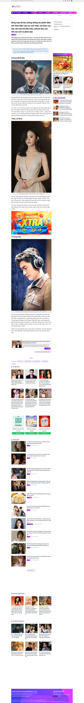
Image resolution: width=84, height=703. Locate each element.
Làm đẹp (40, 12)
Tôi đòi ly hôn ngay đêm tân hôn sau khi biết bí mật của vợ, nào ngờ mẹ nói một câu (39, 557)
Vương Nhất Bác (15, 97)
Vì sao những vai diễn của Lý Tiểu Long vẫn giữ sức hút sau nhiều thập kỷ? (17, 636)
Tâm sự (28, 445)
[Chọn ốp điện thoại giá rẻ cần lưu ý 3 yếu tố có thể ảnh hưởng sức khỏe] (68, 80)
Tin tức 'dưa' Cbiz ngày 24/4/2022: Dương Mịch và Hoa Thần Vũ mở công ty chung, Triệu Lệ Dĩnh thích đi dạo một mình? (30, 51)
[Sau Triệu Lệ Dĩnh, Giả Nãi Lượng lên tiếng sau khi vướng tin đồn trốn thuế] (31, 374)
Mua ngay (18, 433)
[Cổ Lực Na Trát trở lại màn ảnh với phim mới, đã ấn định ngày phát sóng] (45, 646)
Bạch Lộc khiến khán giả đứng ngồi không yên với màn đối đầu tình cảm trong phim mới (31, 636)
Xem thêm (48, 348)
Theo (42, 351)
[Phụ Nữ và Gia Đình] (16, 6)
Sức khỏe (48, 12)
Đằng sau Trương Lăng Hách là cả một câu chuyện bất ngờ (57, 86)
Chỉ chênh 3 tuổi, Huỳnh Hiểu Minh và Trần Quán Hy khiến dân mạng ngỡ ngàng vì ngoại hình (31, 654)
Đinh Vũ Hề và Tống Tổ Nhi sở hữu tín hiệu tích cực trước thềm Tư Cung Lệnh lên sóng (17, 654)
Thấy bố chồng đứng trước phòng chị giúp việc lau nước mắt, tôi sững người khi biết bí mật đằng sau (38, 544)
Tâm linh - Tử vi (30, 524)
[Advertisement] (46, 6)
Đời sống (25, 12)
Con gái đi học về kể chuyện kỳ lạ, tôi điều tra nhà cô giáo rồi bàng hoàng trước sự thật (38, 442)
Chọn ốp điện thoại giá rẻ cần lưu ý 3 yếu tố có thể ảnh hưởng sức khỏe (68, 87)
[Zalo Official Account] (66, 0)
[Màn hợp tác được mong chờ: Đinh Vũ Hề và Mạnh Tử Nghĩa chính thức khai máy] (45, 628)
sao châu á (20, 361)
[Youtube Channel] (68, 1)
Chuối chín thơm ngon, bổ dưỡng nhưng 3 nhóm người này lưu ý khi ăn (38, 494)
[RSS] (70, 1)
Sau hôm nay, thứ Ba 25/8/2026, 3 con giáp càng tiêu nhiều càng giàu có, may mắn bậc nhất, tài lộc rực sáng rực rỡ (39, 520)
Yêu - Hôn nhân (17, 12)
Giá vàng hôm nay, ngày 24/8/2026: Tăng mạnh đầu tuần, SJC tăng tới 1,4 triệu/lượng (62, 73)
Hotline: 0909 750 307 (29, 0)
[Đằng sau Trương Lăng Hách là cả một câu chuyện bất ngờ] (58, 80)
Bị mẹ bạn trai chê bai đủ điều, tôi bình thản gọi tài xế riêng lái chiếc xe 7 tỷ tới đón (38, 507)
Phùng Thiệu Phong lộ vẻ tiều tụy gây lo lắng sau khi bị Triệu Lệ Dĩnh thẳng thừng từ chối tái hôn (36, 342)
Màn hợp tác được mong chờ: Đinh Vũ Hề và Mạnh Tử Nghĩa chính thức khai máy (45, 636)
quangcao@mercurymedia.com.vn (63, 694)
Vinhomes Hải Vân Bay (65, 26)
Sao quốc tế (14, 34)
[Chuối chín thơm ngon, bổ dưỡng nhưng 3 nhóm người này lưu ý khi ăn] (18, 498)
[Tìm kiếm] (70, 15)
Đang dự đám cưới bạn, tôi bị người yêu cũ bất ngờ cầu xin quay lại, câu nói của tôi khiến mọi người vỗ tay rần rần (39, 533)
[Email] (72, 1)
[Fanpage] (64, 1)
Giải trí (33, 12)
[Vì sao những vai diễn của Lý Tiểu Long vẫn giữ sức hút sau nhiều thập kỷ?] (17, 628)
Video (70, 12)
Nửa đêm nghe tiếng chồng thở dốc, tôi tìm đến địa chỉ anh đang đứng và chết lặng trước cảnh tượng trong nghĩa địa (39, 470)
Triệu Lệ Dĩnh (19, 196)
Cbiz (14, 363)
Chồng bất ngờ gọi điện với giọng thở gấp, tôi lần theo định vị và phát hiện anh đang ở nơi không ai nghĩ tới (38, 482)
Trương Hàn (38, 314)
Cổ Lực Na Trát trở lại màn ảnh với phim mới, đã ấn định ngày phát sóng (45, 654)
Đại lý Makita (56, 29)
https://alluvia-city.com (58, 24)
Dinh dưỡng (55, 12)
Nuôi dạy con (63, 12)
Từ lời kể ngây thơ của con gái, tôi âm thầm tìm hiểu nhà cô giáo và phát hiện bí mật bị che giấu (38, 455)
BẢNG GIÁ (55, 696)
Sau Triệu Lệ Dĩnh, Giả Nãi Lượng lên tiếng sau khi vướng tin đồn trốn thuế (30, 49)
